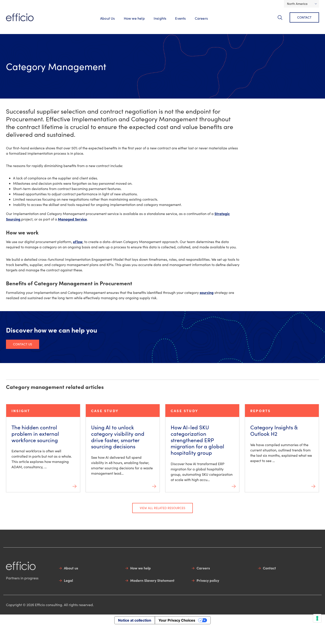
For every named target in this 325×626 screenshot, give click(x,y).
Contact (304, 17)
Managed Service (72, 219)
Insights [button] (160, 18)
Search (282, 20)
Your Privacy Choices (177, 620)
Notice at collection (134, 620)
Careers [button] (201, 18)
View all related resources (162, 508)
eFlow (77, 241)
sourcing (207, 292)
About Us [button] (107, 18)
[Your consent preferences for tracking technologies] (317, 618)
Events (180, 18)
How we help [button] (134, 18)
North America (297, 4)
